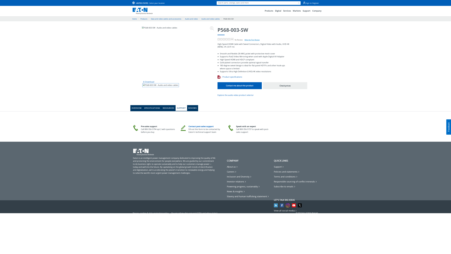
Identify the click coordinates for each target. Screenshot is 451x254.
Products (143, 19)
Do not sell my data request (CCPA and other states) (194, 213)
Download (149, 82)
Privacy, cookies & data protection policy (151, 213)
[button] (448, 127)
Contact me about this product (239, 85)
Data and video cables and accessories (166, 19)
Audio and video (191, 19)
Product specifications (232, 77)
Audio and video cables (210, 19)
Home (134, 19)
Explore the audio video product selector (236, 95)
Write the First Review (252, 40)
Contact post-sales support (201, 126)
